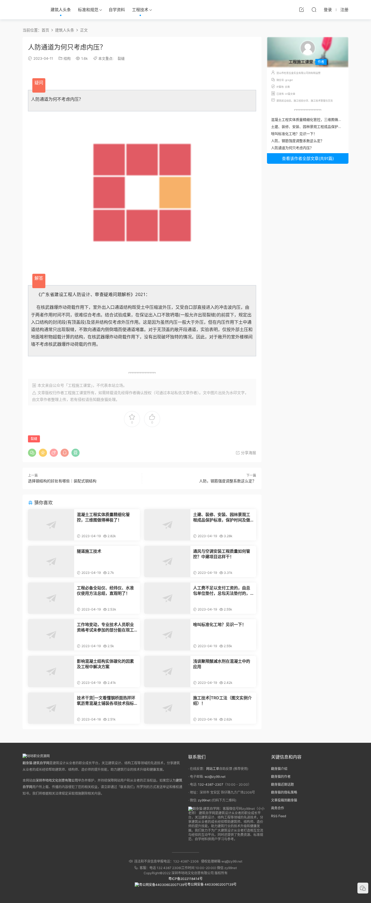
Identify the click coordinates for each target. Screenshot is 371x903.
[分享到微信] (32, 453)
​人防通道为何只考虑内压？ (292, 148)
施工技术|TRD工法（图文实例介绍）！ (222, 700)
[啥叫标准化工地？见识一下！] (167, 634)
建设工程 (63, 294)
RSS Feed (278, 816)
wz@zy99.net (215, 777)
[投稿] (301, 9)
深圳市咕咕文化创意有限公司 (57, 780)
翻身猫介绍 (279, 769)
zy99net (204, 800)
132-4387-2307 (210, 784)
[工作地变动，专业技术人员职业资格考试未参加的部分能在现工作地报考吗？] (51, 634)
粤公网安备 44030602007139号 (212, 884)
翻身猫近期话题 (282, 784)
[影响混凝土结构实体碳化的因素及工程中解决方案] (51, 671)
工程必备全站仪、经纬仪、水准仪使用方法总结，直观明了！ (105, 590)
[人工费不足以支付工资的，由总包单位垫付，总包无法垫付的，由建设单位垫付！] (167, 598)
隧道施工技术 (89, 551)
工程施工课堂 (75, 392)
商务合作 (277, 808)
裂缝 (121, 58)
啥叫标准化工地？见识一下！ (219, 624)
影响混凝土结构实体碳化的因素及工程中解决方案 (105, 664)
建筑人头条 (61, 9)
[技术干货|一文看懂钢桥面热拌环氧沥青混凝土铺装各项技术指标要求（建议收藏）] (51, 708)
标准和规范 (88, 9)
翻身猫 (102, 399)
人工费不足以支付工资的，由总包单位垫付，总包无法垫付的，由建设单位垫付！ (221, 590)
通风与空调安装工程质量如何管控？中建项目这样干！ (221, 554)
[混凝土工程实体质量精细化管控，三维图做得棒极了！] (51, 524)
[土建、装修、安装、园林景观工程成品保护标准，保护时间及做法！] (167, 524)
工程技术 (140, 9)
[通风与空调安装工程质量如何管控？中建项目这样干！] (167, 561)
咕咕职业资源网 (31, 9)
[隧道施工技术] (51, 561)
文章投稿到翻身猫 (284, 800)
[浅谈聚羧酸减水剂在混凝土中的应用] (167, 671)
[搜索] (314, 9)
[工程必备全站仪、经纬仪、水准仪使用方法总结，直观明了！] (51, 598)
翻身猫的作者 (281, 777)
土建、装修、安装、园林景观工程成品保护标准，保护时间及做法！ (221, 517)
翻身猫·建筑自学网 (36, 763)
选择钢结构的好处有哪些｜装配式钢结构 (62, 481)
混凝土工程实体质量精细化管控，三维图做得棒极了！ (103, 517)
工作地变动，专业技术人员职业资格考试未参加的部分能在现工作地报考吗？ (105, 627)
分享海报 (248, 452)
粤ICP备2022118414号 (185, 879)
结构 (67, 58)
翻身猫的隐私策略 (284, 792)
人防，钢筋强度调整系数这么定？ (227, 481)
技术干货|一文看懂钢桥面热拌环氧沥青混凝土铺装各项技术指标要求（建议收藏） (106, 700)
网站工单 (212, 769)
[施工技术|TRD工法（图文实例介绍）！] (167, 708)
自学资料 (117, 9)
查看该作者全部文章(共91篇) (308, 158)
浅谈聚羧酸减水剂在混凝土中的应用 (221, 664)
